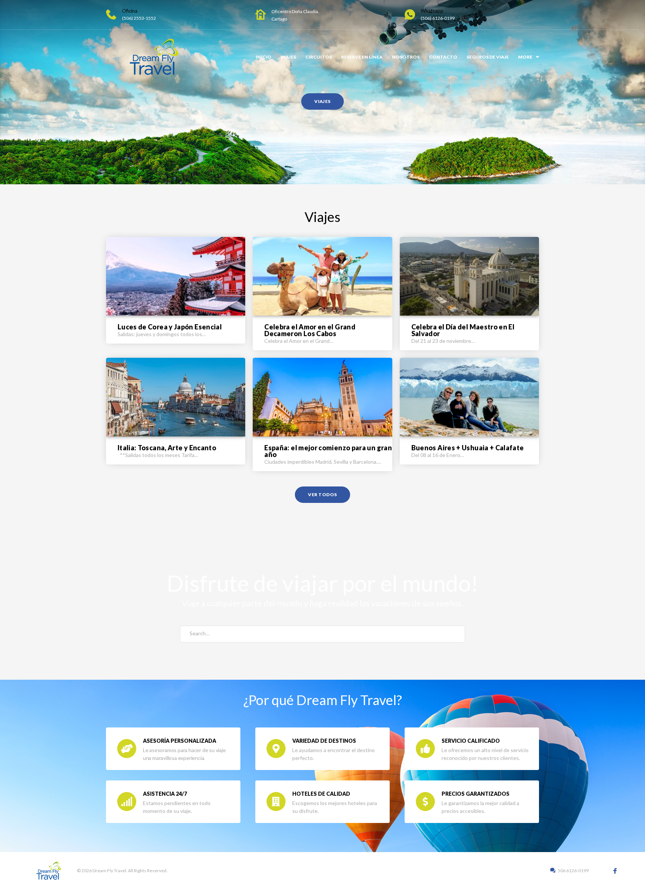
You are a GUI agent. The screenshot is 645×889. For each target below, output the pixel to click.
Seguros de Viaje (488, 57)
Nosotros (406, 57)
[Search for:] (322, 634)
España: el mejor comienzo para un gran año (328, 451)
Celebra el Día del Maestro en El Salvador (463, 330)
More (525, 57)
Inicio (263, 57)
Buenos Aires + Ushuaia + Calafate (467, 448)
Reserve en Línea (362, 57)
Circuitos (318, 57)
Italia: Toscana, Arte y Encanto (167, 448)
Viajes (288, 57)
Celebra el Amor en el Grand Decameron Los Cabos (309, 330)
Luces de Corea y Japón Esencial (170, 327)
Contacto (443, 57)
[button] (322, 101)
